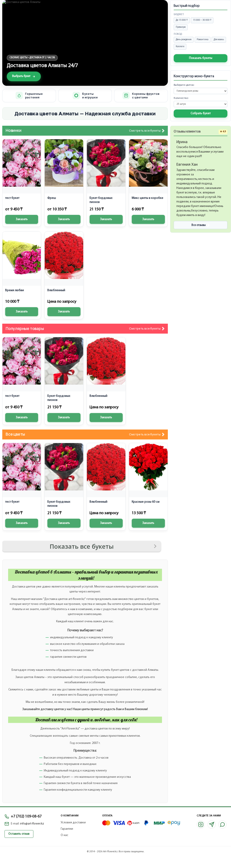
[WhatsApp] (222, 824)
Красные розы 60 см (145, 502)
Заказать (22, 219)
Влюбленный (56, 290)
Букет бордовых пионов (101, 200)
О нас (64, 835)
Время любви (14, 290)
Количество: (181, 98)
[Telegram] (212, 824)
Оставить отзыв (19, 834)
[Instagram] (201, 824)
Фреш (51, 198)
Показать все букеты (82, 546)
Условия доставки (73, 822)
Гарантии (67, 829)
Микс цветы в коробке (147, 198)
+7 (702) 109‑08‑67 (26, 816)
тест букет (12, 198)
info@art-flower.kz (32, 823)
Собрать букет (201, 113)
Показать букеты (200, 58)
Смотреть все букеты (145, 130)
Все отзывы (199, 225)
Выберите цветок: (184, 85)
